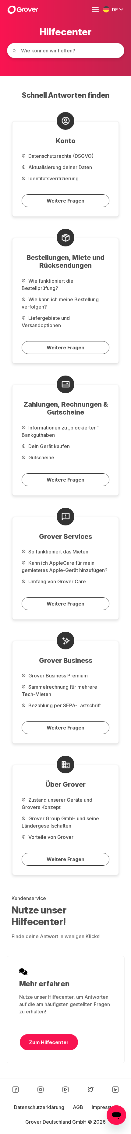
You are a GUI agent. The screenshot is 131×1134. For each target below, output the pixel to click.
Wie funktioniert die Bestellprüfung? (47, 284)
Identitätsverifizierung (53, 178)
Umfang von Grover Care (56, 581)
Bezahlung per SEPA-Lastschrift (64, 705)
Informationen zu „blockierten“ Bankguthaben (60, 431)
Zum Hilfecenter (49, 1042)
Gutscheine (40, 457)
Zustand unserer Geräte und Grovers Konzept (57, 803)
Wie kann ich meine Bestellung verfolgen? (60, 303)
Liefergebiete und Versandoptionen (46, 321)
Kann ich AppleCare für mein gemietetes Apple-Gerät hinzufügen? (65, 566)
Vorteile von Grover (50, 837)
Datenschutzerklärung (40, 1107)
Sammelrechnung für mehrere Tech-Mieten (59, 690)
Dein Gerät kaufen (48, 446)
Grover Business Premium (57, 676)
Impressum (104, 1107)
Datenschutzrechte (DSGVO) (60, 156)
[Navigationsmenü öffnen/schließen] (97, 9)
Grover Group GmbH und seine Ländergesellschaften (60, 822)
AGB (78, 1107)
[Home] (23, 9)
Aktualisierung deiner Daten (59, 167)
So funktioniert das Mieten (57, 552)
